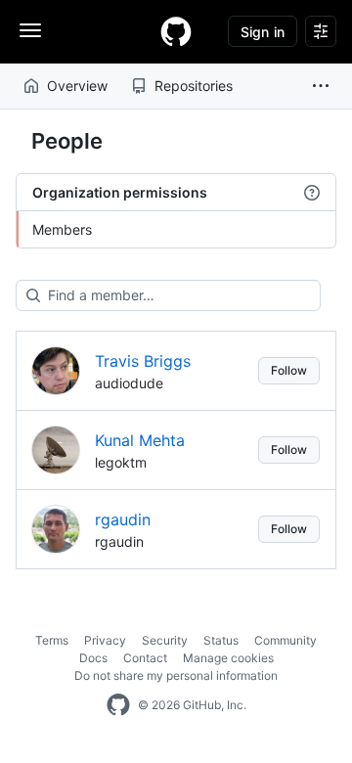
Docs (93, 658)
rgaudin (123, 519)
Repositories (193, 85)
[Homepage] (176, 31)
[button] (320, 86)
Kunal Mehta (140, 440)
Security (165, 640)
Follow (289, 370)
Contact (145, 658)
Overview (77, 85)
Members (62, 229)
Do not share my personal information (176, 675)
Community (285, 640)
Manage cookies (228, 658)
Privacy (105, 640)
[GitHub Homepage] (118, 705)
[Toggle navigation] (30, 30)
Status (221, 640)
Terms (51, 640)
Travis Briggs (143, 361)
